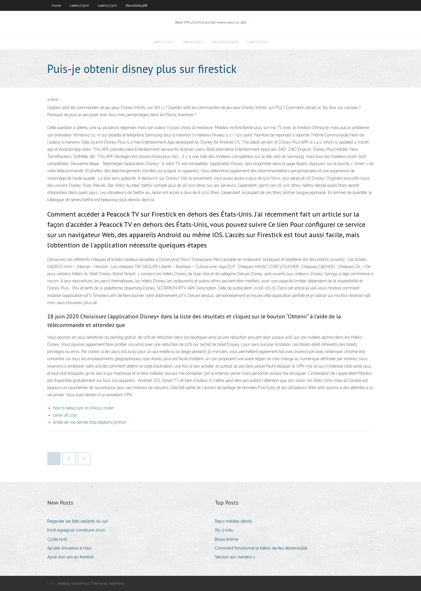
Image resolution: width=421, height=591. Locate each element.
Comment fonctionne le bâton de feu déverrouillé (261, 548)
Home (56, 5)
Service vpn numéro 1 (235, 557)
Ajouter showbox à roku (69, 548)
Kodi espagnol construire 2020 (76, 530)
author (52, 99)
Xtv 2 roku (224, 530)
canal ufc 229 (64, 415)
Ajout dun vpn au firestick (70, 557)
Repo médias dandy (233, 521)
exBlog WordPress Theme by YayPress (91, 583)
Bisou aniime (226, 539)
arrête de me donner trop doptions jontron (89, 422)
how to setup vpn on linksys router (83, 408)
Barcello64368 (136, 5)
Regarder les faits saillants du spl (77, 521)
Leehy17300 (79, 5)
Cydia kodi (57, 539)
